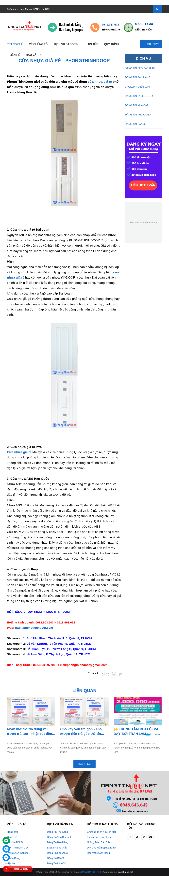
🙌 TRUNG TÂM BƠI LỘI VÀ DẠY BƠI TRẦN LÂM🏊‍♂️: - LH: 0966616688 (137, 731)
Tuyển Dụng (13, 858)
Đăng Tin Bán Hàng (57, 842)
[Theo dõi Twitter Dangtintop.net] (137, 837)
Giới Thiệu (12, 837)
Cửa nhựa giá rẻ (19, 452)
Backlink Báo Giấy (57, 847)
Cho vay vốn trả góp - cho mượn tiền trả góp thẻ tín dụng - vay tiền (81, 731)
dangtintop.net (125, 872)
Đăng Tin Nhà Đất (56, 863)
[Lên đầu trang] (160, 864)
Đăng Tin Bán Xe (56, 858)
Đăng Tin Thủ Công (57, 831)
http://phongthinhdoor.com (34, 627)
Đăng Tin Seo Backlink (59, 837)
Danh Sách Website (17, 852)
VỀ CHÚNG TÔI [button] (17, 824)
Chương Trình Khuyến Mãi (101, 831)
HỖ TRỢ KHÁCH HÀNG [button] (102, 824)
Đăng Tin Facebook (57, 852)
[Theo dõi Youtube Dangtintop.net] (151, 837)
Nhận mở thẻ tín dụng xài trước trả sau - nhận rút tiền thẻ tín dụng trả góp (29, 731)
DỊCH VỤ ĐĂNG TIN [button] (60, 824)
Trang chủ (12, 831)
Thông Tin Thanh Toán (99, 837)
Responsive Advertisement (143, 222)
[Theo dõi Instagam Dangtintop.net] (144, 837)
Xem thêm (84, 764)
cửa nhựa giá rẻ (100, 81)
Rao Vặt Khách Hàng (98, 852)
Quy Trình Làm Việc (18, 847)
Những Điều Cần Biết (98, 842)
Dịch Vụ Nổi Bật (15, 842)
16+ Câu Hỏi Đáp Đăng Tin (101, 847)
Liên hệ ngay (151, 44)
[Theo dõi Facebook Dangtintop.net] (130, 837)
